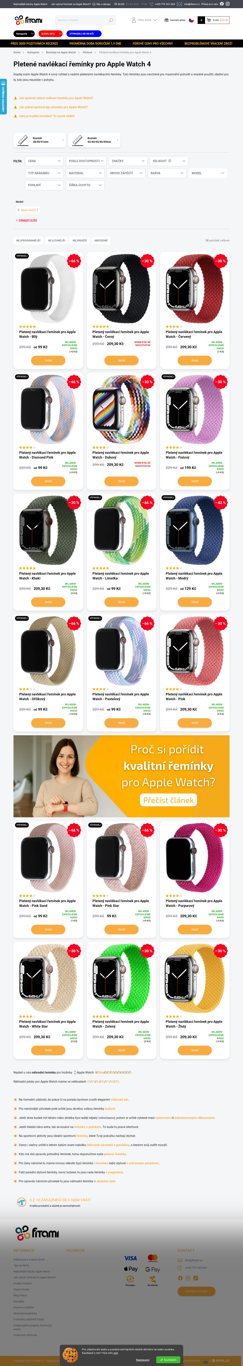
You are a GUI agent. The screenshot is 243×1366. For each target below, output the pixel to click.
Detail (48, 360)
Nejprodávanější (28, 240)
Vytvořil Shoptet (190, 1360)
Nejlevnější (56, 240)
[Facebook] (180, 1277)
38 (117, 1081)
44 (98, 1081)
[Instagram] (188, 1277)
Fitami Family (21, 1289)
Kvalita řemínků (22, 1283)
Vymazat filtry (28, 220)
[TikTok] (195, 1277)
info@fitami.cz (193, 1260)
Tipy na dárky (21, 1265)
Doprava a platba (23, 1307)
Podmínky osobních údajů (28, 1319)
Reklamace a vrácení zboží (28, 1259)
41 (107, 1081)
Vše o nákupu (103, 4)
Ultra (100, 1072)
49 (88, 1081)
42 (103, 1081)
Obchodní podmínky (25, 1313)
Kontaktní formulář (196, 1291)
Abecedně (101, 240)
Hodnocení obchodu (25, 1335)
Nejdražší (80, 240)
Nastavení (142, 1359)
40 (112, 1081)
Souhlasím (170, 1359)
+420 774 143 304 (196, 1267)
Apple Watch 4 (29, 210)
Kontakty (18, 1301)
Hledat (111, 20)
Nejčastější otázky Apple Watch (30, 4)
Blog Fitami (20, 1295)
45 (93, 1081)
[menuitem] (24, 33)
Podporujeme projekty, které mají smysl (32, 1327)
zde (115, 1352)
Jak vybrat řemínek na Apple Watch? (71, 4)
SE (112, 1072)
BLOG (121, 4)
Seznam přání (177, 20)
